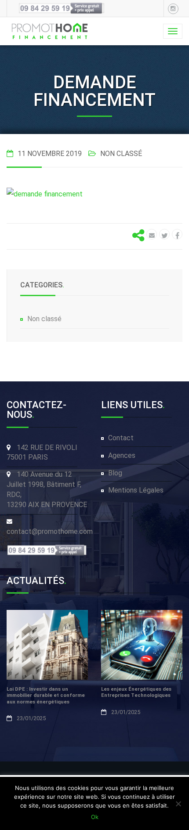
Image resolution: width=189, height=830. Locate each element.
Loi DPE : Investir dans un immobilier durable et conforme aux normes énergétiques (46, 695)
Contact (121, 438)
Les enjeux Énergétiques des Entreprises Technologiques (136, 692)
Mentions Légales (136, 490)
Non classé (44, 319)
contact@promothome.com (50, 531)
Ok (94, 816)
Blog (115, 473)
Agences (121, 455)
